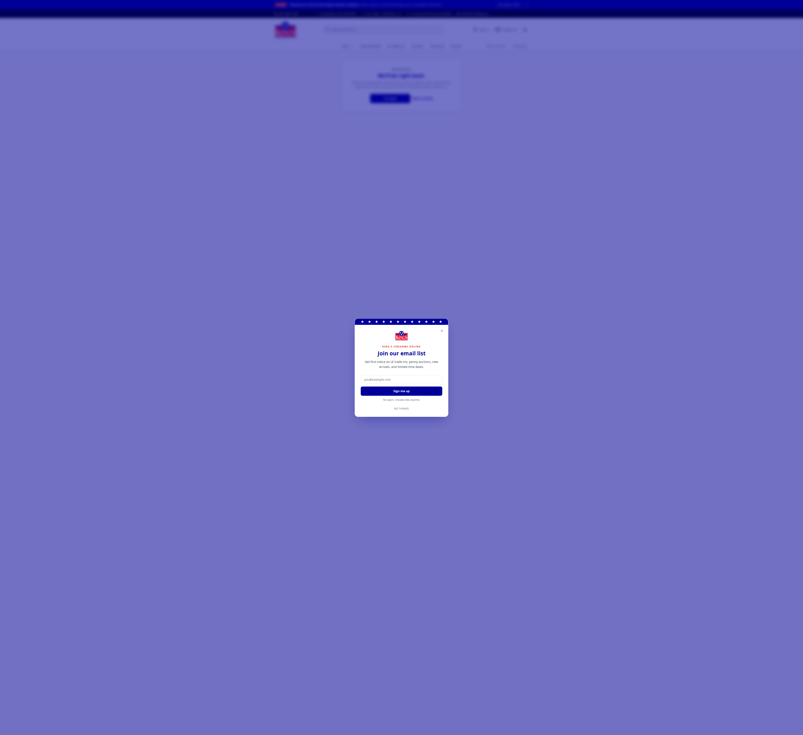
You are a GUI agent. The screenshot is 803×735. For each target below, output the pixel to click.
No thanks (401, 408)
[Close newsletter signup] (442, 330)
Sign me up (401, 391)
